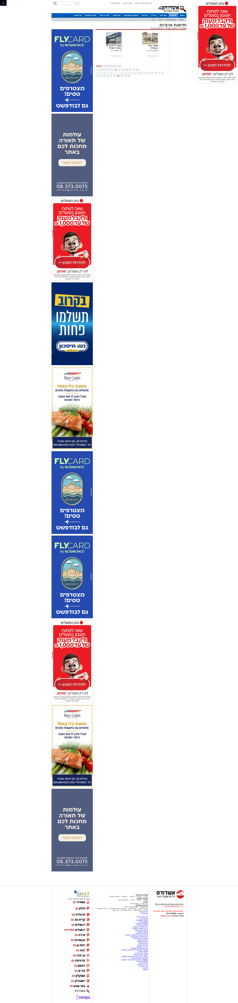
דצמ (137, 70)
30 (129, 76)
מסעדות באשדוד (142, 925)
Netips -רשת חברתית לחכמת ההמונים (134, 950)
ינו (97, 70)
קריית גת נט (144, 966)
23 (104, 76)
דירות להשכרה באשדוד (140, 928)
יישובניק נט (144, 918)
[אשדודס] (168, 898)
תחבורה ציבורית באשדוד (118, 909)
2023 (105, 66)
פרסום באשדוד (142, 952)
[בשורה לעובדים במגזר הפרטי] (114, 44)
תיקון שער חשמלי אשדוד (139, 958)
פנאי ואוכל (132, 909)
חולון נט (145, 968)
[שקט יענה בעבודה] (150, 44)
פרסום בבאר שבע (142, 933)
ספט (126, 70)
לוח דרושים (90, 15)
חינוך (146, 897)
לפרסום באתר (115, 3)
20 (163, 73)
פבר (100, 70)
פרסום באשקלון (142, 932)
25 (111, 76)
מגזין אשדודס (126, 910)
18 (156, 73)
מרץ (104, 70)
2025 (114, 66)
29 (125, 76)
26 (114, 76)
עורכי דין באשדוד (142, 947)
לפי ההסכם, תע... (116, 51)
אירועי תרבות (143, 909)
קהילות (163, 15)
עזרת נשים (137, 910)
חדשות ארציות (171, 19)
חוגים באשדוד (143, 943)
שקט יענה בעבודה (153, 46)
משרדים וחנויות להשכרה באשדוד (136, 935)
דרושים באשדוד (142, 942)
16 (149, 73)
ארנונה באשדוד (142, 945)
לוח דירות (104, 15)
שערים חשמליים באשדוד (139, 948)
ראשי (182, 15)
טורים (144, 15)
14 (142, 73)
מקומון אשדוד (143, 922)
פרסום (145, 970)
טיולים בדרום (143, 963)
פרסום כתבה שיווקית (140, 955)
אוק (130, 70)
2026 (119, 66)
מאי (112, 70)
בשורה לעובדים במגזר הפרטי (114, 46)
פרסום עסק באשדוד (141, 930)
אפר (108, 70)
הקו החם (116, 910)
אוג (123, 70)
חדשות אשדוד (171, 28)
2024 (110, 66)
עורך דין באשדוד (142, 965)
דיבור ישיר (144, 903)
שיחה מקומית (102, 909)
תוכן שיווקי (144, 907)
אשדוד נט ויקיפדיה (141, 953)
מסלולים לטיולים (142, 961)
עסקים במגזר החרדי (131, 907)
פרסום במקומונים (142, 920)
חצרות (139, 897)
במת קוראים (134, 903)
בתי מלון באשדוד (142, 917)
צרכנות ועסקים (131, 15)
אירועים (116, 15)
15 (145, 73)
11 (132, 73)
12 (135, 73)
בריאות (132, 897)
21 (97, 76)
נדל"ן (153, 15)
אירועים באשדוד (142, 940)
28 (122, 76)
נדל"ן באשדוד (143, 912)
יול (119, 70)
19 (159, 73)
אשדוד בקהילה (142, 895)
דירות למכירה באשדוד (140, 927)
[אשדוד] (172, 13)
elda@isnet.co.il (166, 916)
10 (128, 73)
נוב (134, 70)
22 (101, 76)
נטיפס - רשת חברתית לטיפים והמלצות (135, 956)
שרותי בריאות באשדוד (140, 938)
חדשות (173, 15)
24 (108, 76)
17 (152, 73)
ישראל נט (144, 913)
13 (139, 73)
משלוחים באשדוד (142, 923)
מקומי (181, 19)
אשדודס (182, 28)
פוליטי (160, 19)
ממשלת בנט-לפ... (152, 51)
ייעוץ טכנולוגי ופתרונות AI (139, 937)
